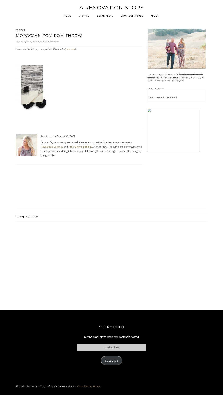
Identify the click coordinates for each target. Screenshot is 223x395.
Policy (111, 374)
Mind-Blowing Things (80, 146)
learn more (70, 49)
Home (67, 15)
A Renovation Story (111, 7)
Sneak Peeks (105, 15)
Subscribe (111, 361)
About (155, 15)
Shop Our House (132, 15)
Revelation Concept (52, 146)
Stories (84, 15)
